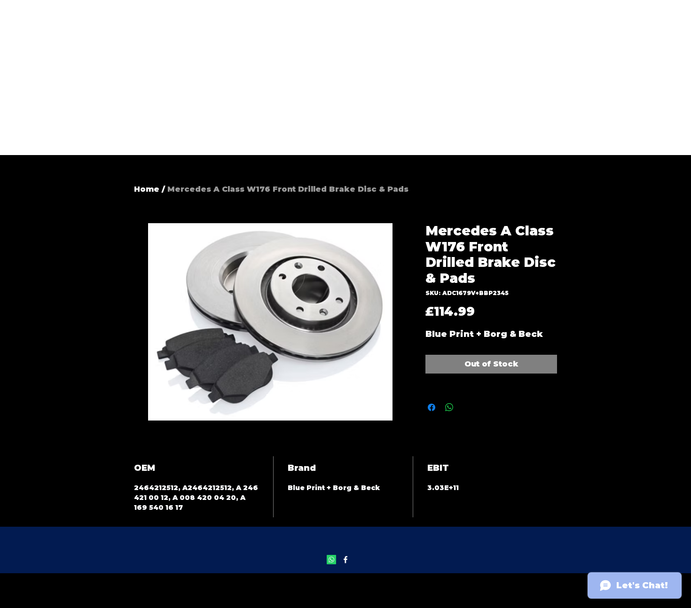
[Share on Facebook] (431, 407)
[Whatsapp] (331, 559)
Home (146, 189)
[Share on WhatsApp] (449, 407)
